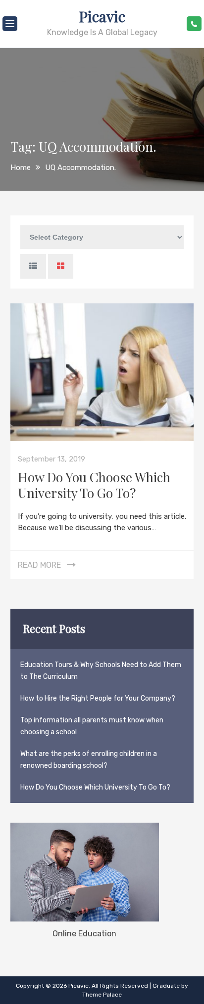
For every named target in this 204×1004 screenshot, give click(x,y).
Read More (39, 565)
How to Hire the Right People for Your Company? (97, 698)
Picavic (102, 16)
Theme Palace (102, 994)
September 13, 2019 (51, 459)
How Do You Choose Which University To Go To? (94, 485)
